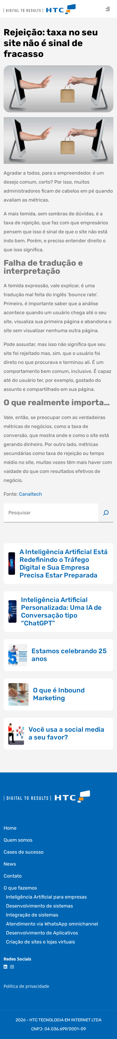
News (10, 864)
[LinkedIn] (5, 967)
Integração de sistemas (32, 915)
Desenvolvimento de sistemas (39, 906)
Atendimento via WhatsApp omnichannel (52, 924)
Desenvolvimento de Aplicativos (42, 933)
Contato (13, 876)
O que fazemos (20, 888)
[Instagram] (12, 967)
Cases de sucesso (24, 852)
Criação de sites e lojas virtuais (40, 942)
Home (10, 828)
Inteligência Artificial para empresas (46, 897)
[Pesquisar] (105, 512)
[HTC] (40, 9)
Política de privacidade (26, 986)
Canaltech (30, 494)
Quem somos (18, 840)
